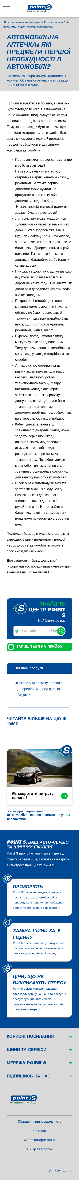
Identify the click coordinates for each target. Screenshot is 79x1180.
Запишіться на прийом (39, 646)
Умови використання (39, 1140)
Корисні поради (53, 22)
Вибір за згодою (39, 1149)
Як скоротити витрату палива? (38, 683)
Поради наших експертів (25, 22)
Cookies (39, 1131)
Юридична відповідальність (39, 1121)
